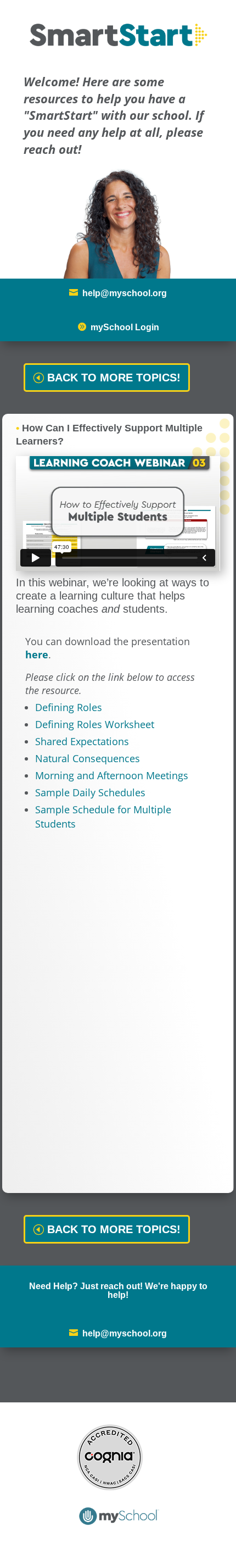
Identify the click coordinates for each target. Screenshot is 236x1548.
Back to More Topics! (114, 377)
